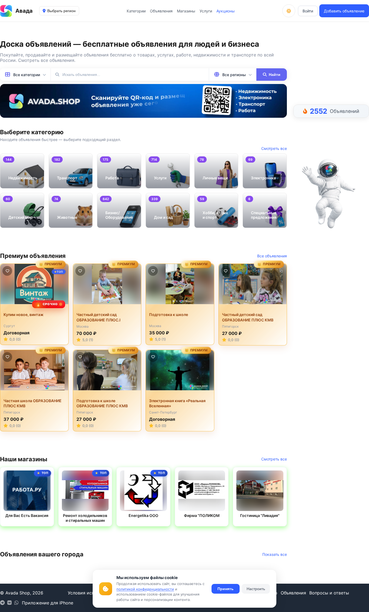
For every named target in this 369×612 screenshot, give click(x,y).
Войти (308, 11)
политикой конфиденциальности (145, 589)
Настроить (256, 589)
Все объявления (272, 256)
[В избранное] (7, 271)
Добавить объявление (344, 11)
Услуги (206, 11)
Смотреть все (274, 148)
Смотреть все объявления (46, 60)
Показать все (274, 554)
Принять (225, 589)
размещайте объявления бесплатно (94, 55)
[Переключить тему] (288, 10)
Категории (136, 11)
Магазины (186, 11)
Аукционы (225, 11)
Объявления (161, 11)
